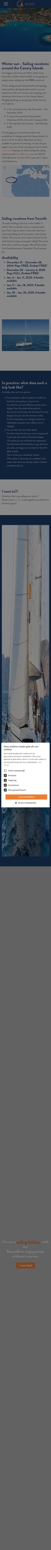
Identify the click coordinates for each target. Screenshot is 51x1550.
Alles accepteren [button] (26, 797)
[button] (25, 802)
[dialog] (25, 775)
